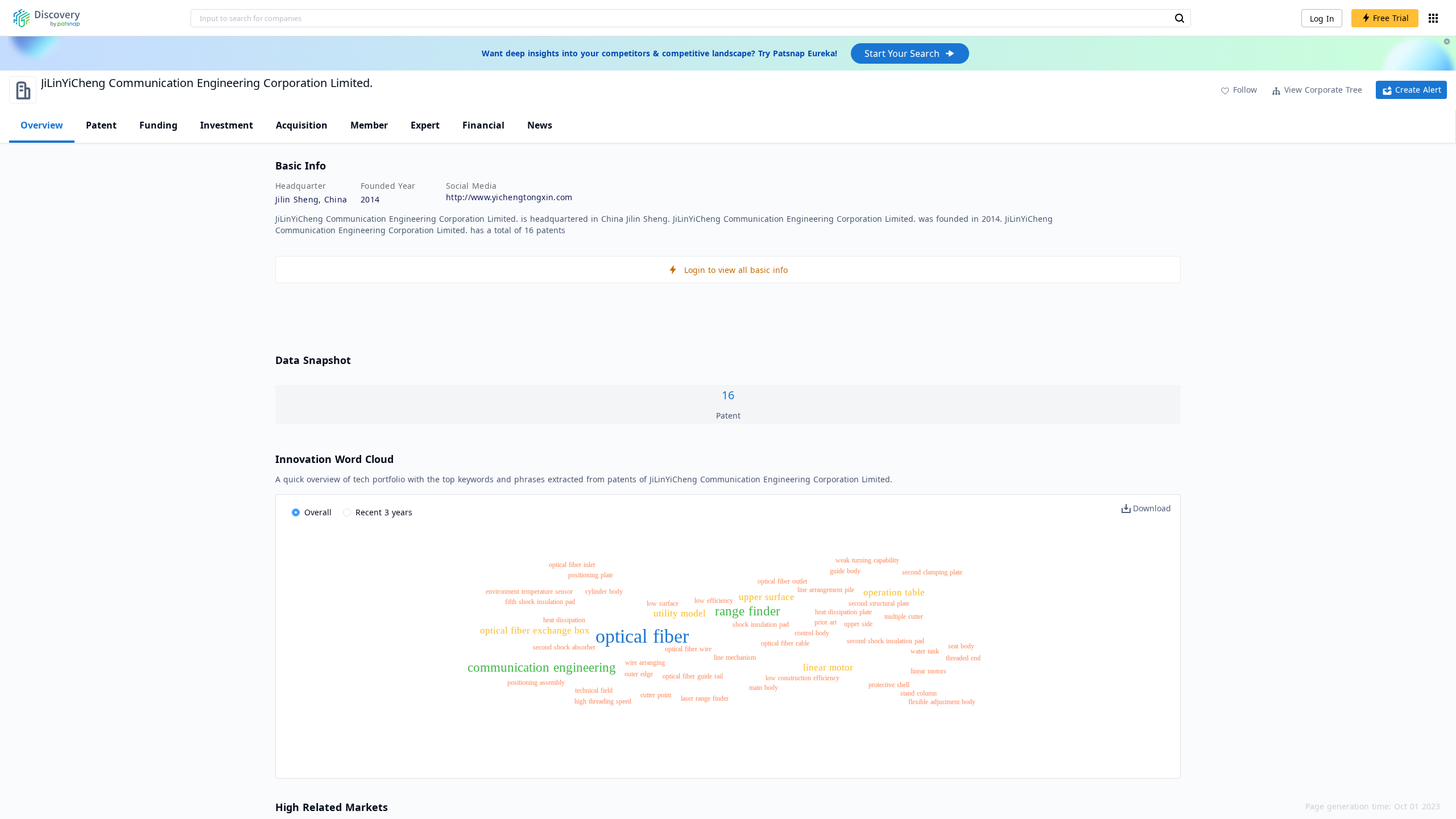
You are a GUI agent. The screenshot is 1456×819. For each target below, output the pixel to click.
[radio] (311, 513)
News (539, 125)
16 (728, 395)
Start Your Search (902, 53)
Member (369, 125)
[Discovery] (47, 18)
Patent (101, 125)
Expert (425, 125)
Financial (483, 125)
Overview (41, 125)
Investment (226, 125)
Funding (158, 125)
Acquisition (302, 125)
